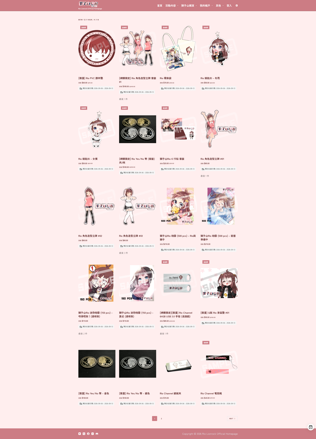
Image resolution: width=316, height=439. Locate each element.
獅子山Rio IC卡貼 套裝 (172, 159)
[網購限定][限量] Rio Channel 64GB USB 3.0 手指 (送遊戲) (176, 314)
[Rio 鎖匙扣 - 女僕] (96, 129)
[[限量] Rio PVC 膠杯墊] (96, 48)
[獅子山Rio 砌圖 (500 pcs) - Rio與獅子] (178, 206)
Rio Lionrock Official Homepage (90, 8)
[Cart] (310, 427)
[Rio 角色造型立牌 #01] (219, 129)
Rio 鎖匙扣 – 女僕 (88, 159)
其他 (218, 5)
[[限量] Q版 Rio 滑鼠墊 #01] (219, 283)
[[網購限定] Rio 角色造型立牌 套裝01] (137, 48)
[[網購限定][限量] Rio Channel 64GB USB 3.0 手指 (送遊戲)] (178, 283)
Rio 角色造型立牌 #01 (212, 159)
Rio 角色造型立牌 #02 (90, 236)
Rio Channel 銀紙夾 (170, 393)
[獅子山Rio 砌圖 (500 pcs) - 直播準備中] (219, 206)
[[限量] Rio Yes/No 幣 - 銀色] (137, 363)
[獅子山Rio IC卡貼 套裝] (178, 129)
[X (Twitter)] (84, 433)
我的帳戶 (205, 5)
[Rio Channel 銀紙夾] (178, 363)
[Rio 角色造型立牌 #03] (137, 206)
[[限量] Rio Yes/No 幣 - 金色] (96, 363)
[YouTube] (237, 5)
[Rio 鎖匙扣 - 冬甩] (219, 48)
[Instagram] (92, 433)
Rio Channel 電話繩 (211, 393)
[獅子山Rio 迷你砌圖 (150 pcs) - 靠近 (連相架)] (137, 283)
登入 (229, 5)
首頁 (159, 5)
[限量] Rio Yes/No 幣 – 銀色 (134, 393)
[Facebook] (88, 433)
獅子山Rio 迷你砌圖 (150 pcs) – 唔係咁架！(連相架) (95, 314)
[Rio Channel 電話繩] (219, 363)
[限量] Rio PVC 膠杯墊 (90, 78)
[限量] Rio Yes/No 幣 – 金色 (93, 393)
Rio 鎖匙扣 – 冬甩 (210, 78)
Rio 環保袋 (165, 78)
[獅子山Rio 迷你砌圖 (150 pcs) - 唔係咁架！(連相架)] (96, 283)
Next (231, 418)
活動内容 (170, 5)
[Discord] (97, 433)
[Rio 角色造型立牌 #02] (96, 206)
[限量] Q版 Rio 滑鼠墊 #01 (215, 312)
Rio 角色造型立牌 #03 (131, 236)
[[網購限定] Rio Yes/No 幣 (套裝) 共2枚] (137, 129)
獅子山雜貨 (187, 5)
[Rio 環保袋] (178, 48)
